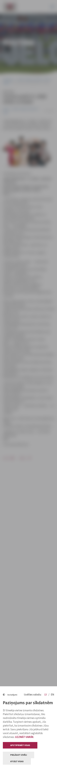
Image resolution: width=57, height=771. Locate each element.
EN (52, 694)
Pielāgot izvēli (18, 754)
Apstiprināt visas (20, 745)
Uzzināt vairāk (24, 737)
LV (45, 694)
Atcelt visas (17, 761)
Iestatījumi (12, 694)
